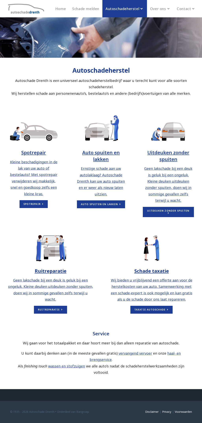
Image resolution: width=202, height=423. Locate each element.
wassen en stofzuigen (66, 366)
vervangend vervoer (135, 353)
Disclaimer (152, 412)
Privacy (166, 412)
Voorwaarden (183, 412)
